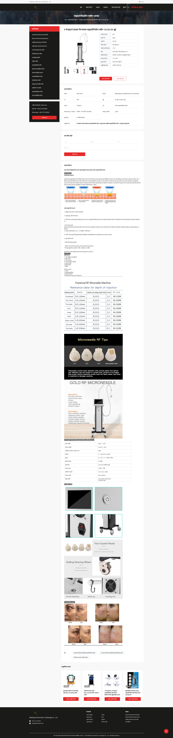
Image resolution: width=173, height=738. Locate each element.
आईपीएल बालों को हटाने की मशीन (39, 42)
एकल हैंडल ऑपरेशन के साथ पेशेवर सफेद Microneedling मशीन (70, 692)
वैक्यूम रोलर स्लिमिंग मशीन (37, 84)
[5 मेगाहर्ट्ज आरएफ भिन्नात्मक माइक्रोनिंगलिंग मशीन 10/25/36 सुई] (80, 49)
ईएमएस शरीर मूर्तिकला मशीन (38, 69)
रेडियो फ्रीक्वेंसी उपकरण (37, 72)
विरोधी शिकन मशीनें (36, 80)
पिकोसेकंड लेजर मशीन (37, 53)
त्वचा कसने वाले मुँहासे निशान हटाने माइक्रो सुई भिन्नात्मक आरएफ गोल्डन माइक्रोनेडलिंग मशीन (84, 170)
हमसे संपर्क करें (89, 721)
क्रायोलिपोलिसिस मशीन (37, 76)
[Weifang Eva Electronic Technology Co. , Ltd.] (35, 7)
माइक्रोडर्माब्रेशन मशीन (37, 91)
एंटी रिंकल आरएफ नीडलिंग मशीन (81, 657)
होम (65, 19)
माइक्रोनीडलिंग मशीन (72, 19)
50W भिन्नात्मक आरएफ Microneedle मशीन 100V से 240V (91, 692)
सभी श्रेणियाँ (127, 721)
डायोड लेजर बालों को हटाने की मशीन (40, 34)
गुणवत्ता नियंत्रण (89, 719)
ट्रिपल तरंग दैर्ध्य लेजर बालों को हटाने (40, 38)
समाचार (102, 714)
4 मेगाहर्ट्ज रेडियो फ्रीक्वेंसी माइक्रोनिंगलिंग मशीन (84, 653)
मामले (102, 717)
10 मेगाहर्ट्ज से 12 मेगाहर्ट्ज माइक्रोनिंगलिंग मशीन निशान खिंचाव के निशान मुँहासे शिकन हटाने (112, 692)
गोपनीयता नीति (104, 721)
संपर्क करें (44, 118)
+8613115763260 (42, 108)
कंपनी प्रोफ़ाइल (89, 714)
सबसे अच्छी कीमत (106, 78)
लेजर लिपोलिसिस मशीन (37, 95)
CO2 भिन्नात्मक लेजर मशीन (38, 50)
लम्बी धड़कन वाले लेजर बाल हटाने (39, 46)
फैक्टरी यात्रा (89, 717)
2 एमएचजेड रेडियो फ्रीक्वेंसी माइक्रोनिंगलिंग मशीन (112, 653)
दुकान (124, 7)
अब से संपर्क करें (120, 78)
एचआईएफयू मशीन (36, 57)
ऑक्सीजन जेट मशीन (36, 88)
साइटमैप (103, 719)
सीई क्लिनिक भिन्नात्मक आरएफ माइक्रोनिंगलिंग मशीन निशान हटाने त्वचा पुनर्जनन (132, 692)
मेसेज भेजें (74, 154)
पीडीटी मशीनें (35, 61)
